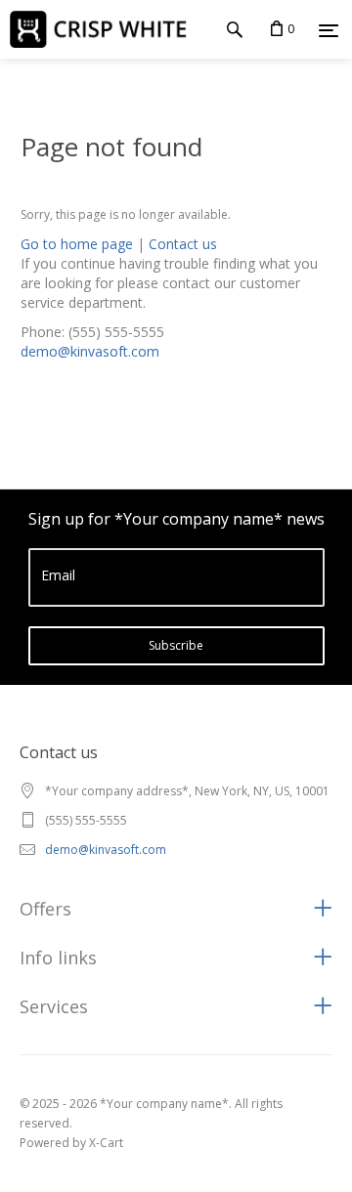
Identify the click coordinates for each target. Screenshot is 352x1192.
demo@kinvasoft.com (90, 351)
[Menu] (328, 30)
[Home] (105, 29)
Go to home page (77, 243)
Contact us (183, 243)
